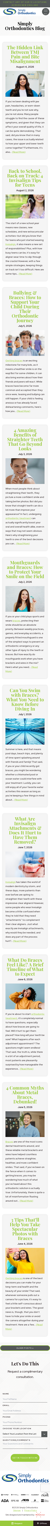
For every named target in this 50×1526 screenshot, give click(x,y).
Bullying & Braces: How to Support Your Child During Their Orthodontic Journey (25, 306)
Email (6, 1405)
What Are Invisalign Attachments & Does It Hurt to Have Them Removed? (25, 830)
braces (16, 620)
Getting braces (14, 360)
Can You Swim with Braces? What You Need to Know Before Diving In (25, 699)
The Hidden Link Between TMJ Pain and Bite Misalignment (25, 54)
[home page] (19, 11)
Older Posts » (25, 1348)
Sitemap (17, 1510)
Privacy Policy (30, 1510)
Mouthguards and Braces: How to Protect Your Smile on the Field (25, 569)
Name (6, 1394)
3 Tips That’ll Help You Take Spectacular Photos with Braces (25, 1228)
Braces (9, 1141)
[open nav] (46, 11)
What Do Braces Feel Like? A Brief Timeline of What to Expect (25, 967)
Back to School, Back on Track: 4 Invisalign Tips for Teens (25, 178)
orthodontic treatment (18, 518)
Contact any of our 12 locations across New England (25, 3)
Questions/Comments (16, 1440)
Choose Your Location (17, 1428)
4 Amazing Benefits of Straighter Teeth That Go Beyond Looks (25, 439)
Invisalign (10, 244)
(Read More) (19, 151)
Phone (7, 1417)
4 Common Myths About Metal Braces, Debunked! (25, 1094)
